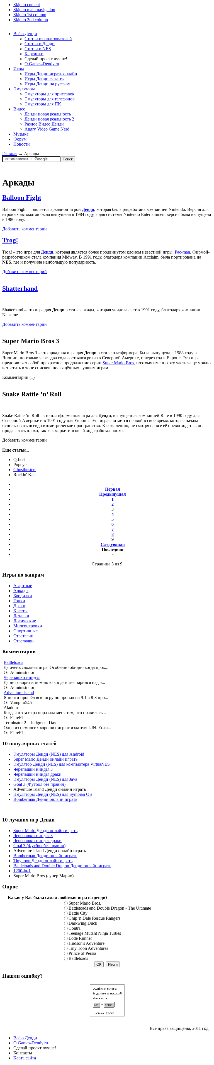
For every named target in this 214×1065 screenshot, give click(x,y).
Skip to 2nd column (30, 19)
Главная (9, 153)
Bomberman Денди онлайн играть (45, 799)
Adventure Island (19, 692)
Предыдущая (112, 494)
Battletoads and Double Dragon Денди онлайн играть (62, 865)
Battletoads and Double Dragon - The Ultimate (110, 908)
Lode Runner (80, 938)
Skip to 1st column (29, 14)
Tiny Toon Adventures (88, 948)
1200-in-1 (22, 870)
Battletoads (13, 662)
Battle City (78, 913)
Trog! (10, 240)
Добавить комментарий (24, 229)
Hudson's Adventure (86, 943)
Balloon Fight (21, 197)
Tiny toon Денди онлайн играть (42, 860)
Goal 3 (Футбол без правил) (39, 784)
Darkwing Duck (83, 923)
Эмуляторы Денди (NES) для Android (48, 754)
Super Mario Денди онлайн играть (45, 759)
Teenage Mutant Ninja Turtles (95, 933)
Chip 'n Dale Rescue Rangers (94, 918)
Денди (88, 209)
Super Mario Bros (118, 362)
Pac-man (182, 252)
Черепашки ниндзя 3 (33, 769)
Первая (112, 489)
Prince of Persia (82, 953)
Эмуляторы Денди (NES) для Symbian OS (52, 794)
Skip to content (26, 4)
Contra (75, 928)
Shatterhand (20, 288)
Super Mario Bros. (85, 903)
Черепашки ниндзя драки (37, 774)
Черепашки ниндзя (22, 677)
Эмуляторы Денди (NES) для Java (45, 779)
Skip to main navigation (34, 9)
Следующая (113, 544)
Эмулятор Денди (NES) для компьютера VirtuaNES (61, 764)
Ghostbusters (24, 469)
